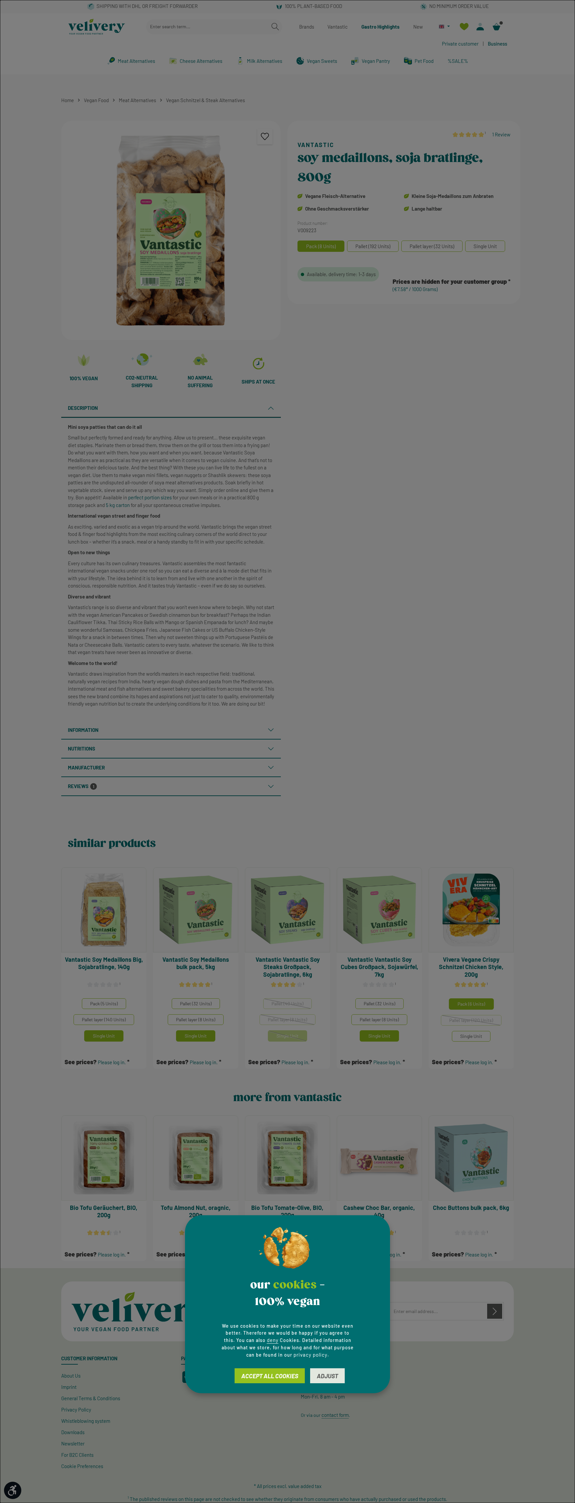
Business (497, 44)
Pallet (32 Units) (196, 1003)
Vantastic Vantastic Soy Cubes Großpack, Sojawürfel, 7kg (379, 967)
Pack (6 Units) (471, 1004)
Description (83, 408)
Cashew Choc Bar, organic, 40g (379, 1211)
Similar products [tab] (112, 843)
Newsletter (73, 1443)
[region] (171, 230)
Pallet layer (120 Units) (475, 1021)
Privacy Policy (76, 1410)
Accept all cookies (269, 1376)
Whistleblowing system (85, 1421)
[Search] (275, 26)
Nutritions (81, 749)
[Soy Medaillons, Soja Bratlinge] (171, 230)
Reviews (81, 786)
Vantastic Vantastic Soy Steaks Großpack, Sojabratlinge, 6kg (288, 967)
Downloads (73, 1432)
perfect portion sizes (150, 497)
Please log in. (112, 1062)
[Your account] (480, 26)
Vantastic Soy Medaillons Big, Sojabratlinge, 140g (104, 963)
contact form (335, 1415)
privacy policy (310, 1355)
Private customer (460, 44)
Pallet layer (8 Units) (195, 1019)
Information (83, 730)
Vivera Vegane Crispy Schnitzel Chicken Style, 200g (471, 967)
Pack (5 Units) (104, 1003)
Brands (306, 27)
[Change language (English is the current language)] (444, 26)
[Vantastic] (403, 145)
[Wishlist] (464, 26)
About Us (71, 1376)
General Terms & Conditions (90, 1398)
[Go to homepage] (96, 27)
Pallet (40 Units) (292, 1005)
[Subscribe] (494, 1311)
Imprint (69, 1387)
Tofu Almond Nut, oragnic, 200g (196, 1211)
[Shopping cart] (496, 26)
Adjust (327, 1376)
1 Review (501, 134)
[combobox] (207, 26)
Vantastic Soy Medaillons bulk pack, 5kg (195, 963)
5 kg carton (118, 505)
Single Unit (104, 1036)
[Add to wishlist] (265, 136)
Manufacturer (86, 767)
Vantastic (337, 27)
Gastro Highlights (380, 27)
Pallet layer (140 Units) (104, 1019)
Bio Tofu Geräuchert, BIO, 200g (103, 1211)
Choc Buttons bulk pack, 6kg (471, 1207)
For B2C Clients (77, 1455)
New (418, 27)
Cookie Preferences (82, 1466)
